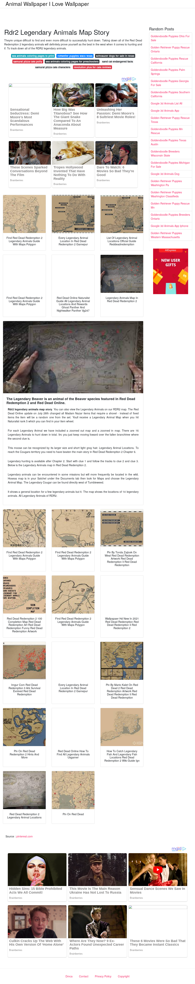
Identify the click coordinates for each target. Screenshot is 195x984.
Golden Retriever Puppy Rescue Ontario (170, 49)
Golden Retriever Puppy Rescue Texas (170, 120)
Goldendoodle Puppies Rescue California (169, 60)
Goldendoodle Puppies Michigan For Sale (170, 164)
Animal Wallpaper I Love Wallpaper (47, 3)
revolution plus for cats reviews (92, 67)
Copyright (123, 976)
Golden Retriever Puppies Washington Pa (166, 183)
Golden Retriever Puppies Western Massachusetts (166, 235)
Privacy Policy (103, 976)
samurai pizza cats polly (27, 61)
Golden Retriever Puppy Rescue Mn (170, 205)
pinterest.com (24, 836)
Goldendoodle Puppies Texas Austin (168, 142)
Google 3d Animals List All (166, 103)
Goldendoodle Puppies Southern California (170, 94)
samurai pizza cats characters (52, 67)
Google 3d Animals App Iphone (169, 226)
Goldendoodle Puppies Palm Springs (168, 72)
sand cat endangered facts (117, 61)
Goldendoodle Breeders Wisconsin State (165, 153)
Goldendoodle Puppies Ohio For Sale (170, 38)
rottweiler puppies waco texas (75, 56)
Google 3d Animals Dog (165, 174)
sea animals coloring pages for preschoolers (72, 61)
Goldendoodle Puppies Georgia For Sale (170, 83)
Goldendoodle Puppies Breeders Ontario (170, 216)
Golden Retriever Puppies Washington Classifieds (166, 194)
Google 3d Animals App (165, 110)
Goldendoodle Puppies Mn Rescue (167, 131)
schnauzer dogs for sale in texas (115, 56)
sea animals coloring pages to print (33, 56)
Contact (83, 976)
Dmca (69, 976)
